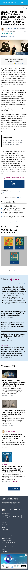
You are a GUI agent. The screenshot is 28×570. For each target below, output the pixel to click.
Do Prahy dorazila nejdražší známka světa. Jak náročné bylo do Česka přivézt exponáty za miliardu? (14, 313)
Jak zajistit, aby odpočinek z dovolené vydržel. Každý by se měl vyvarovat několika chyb (13, 436)
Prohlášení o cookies (6, 538)
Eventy (3, 549)
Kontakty (4, 522)
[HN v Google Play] (7, 516)
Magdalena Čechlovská (10, 28)
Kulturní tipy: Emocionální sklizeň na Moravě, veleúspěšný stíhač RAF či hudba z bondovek (14, 289)
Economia (4, 527)
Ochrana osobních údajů (7, 536)
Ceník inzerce (5, 531)
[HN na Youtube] (21, 509)
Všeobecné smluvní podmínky (8, 542)
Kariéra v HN (5, 529)
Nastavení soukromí (6, 540)
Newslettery (4, 551)
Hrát (8, 247)
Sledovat (9, 63)
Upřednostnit (20, 63)
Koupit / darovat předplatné (8, 547)
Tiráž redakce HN (6, 525)
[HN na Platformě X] (10, 509)
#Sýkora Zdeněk (13, 222)
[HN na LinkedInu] (17, 509)
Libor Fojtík (22, 53)
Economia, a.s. (11, 501)
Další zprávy (14, 488)
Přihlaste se (20, 197)
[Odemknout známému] (26, 8)
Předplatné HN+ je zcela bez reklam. (19, 270)
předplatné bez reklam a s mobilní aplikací (11, 192)
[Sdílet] (23, 8)
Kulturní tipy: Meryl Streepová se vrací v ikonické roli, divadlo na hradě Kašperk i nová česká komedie (14, 336)
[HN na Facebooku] (12, 509)
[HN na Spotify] (19, 509)
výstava (14, 279)
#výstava (5, 222)
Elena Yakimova (10, 431)
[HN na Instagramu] (15, 509)
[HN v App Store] (17, 516)
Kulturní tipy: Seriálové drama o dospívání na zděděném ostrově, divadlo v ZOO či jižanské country (13, 324)
